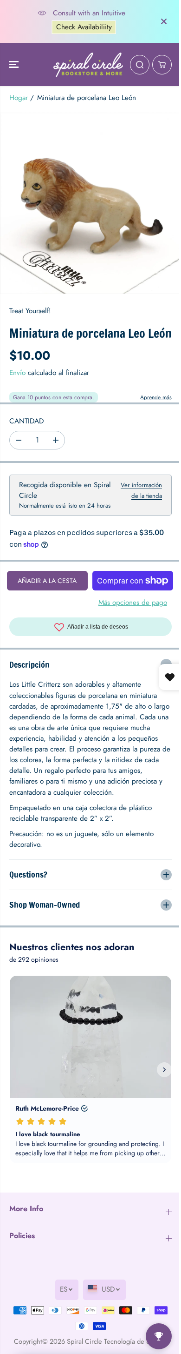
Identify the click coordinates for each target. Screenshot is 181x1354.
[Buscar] (139, 64)
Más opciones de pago (132, 602)
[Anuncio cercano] (164, 21)
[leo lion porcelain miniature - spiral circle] (90, 203)
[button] (14, 65)
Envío (17, 373)
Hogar (18, 98)
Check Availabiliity (81, 27)
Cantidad (26, 421)
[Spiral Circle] (88, 64)
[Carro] (162, 64)
